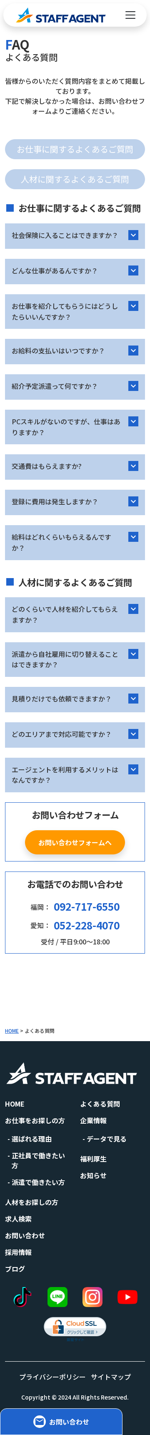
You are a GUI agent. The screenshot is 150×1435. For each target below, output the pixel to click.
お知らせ (93, 1175)
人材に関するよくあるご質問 (75, 179)
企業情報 (93, 1120)
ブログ (15, 1269)
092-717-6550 (87, 906)
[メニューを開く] (130, 15)
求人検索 (18, 1219)
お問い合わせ (25, 1235)
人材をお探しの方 (31, 1202)
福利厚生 (93, 1159)
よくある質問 (100, 1104)
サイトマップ (111, 1377)
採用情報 (18, 1252)
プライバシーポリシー (52, 1377)
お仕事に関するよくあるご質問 (75, 149)
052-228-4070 (87, 925)
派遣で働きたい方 (38, 1182)
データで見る (107, 1139)
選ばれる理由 (32, 1139)
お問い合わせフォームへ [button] (75, 842)
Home (15, 1104)
